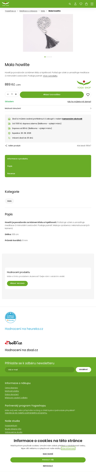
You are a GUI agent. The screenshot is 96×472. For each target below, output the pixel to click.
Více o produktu (50, 76)
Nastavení (48, 454)
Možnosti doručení (13, 108)
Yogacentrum (11, 425)
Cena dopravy (11, 387)
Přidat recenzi (17, 283)
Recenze (11, 173)
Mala (9, 201)
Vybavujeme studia (13, 432)
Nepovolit (48, 466)
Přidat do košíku (51, 94)
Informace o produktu (17, 158)
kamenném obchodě (72, 119)
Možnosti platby (12, 391)
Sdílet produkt (14, 145)
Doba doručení (12, 394)
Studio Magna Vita (13, 429)
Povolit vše (48, 460)
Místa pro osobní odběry (16, 397)
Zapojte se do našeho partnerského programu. (26, 413)
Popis (9, 166)
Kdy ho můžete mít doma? (79, 102)
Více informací (68, 448)
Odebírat (83, 369)
